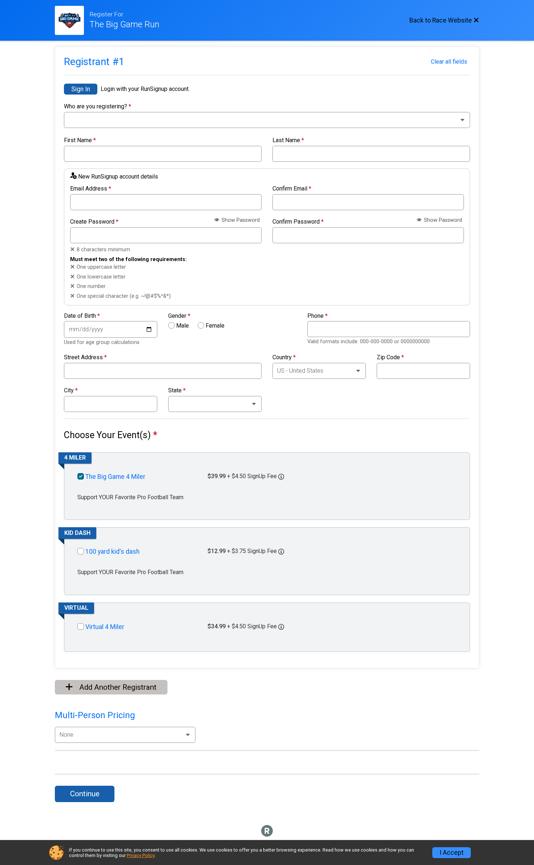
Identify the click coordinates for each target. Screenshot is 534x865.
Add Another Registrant (117, 687)
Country (284, 357)
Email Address (90, 188)
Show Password (240, 220)
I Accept (452, 852)
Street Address (85, 357)
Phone (317, 316)
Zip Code (390, 357)
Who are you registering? (97, 106)
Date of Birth (82, 316)
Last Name (288, 140)
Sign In (80, 89)
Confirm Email (291, 188)
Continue (85, 793)
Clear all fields (449, 61)
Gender (179, 316)
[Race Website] (72, 20)
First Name (80, 140)
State (177, 390)
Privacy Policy (140, 855)
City (71, 390)
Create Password (94, 222)
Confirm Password (298, 222)
